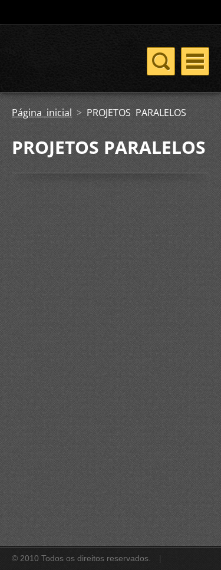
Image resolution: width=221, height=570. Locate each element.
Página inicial (42, 112)
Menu (195, 61)
